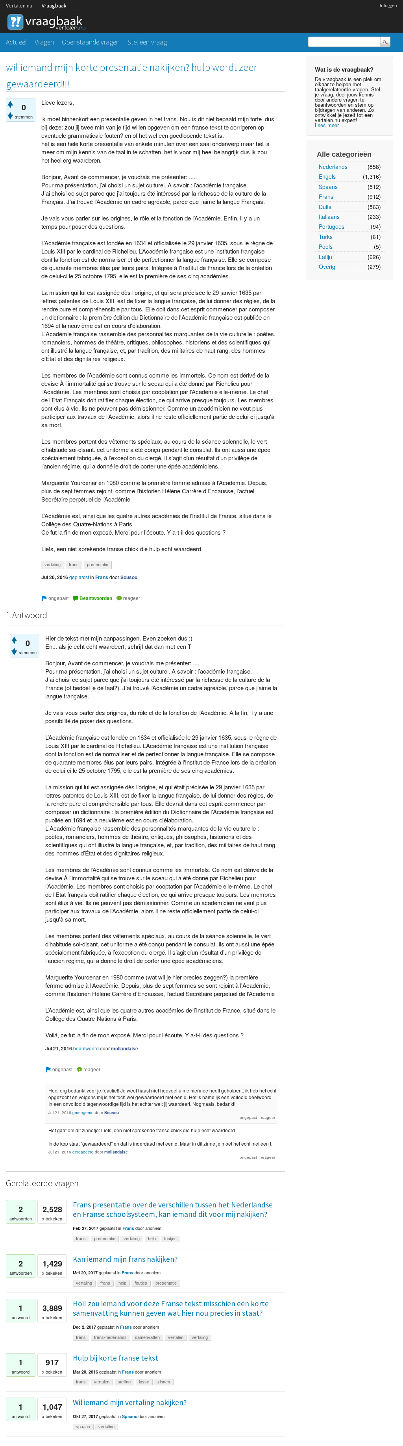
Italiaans (329, 216)
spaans (83, 1426)
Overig (327, 266)
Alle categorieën (344, 154)
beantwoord (86, 1048)
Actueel (16, 41)
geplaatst (79, 577)
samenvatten (147, 1337)
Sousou (128, 577)
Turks (326, 237)
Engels (327, 176)
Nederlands (333, 166)
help (152, 1238)
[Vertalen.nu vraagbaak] (48, 21)
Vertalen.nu (19, 5)
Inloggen (388, 5)
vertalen (175, 1337)
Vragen (44, 41)
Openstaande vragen (91, 41)
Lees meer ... (330, 125)
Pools (326, 246)
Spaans (328, 187)
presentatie (97, 564)
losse (144, 1381)
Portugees (331, 226)
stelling (124, 1381)
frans (74, 564)
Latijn (325, 257)
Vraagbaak (54, 5)
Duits (325, 207)
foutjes (170, 1238)
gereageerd (83, 1112)
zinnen (163, 1381)
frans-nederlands (110, 1337)
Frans (326, 196)
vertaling (52, 564)
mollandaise (124, 1048)
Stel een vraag (147, 41)
